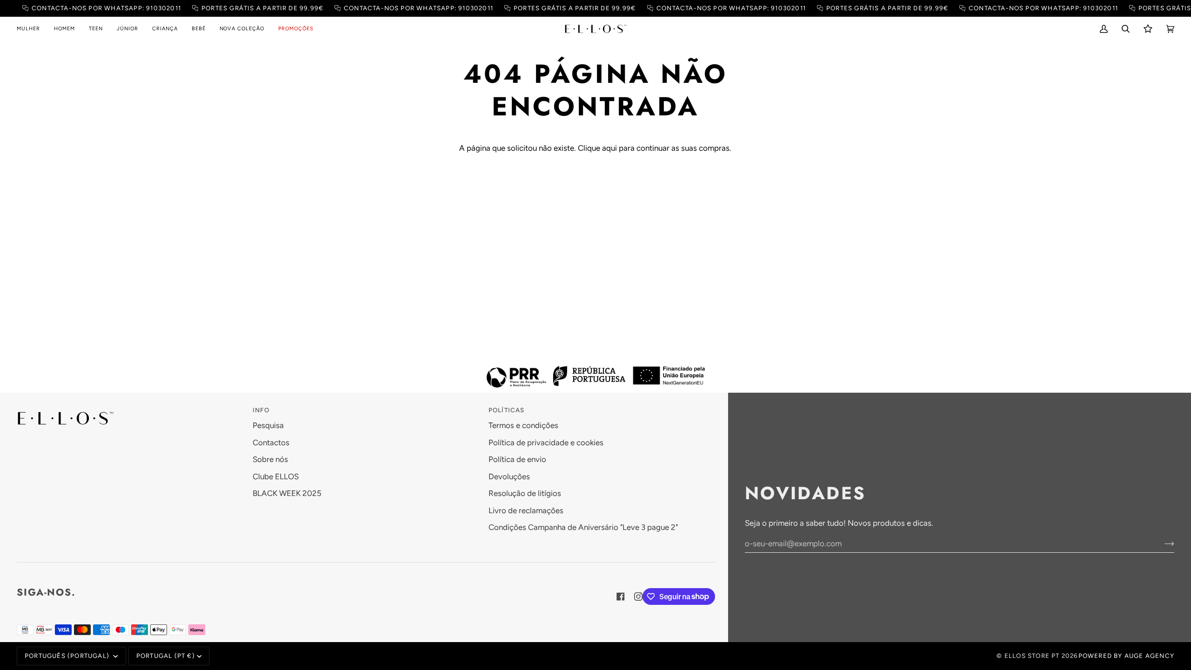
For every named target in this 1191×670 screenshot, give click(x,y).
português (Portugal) (68, 655)
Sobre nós (270, 459)
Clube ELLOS (276, 476)
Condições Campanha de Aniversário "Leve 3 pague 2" (583, 527)
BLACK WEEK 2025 (287, 493)
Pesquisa (268, 425)
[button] (32, 29)
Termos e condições (523, 425)
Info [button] (261, 410)
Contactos (271, 442)
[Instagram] (638, 596)
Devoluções (509, 476)
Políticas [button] (506, 410)
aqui (609, 148)
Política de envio (517, 459)
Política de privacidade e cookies (545, 442)
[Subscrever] (1162, 543)
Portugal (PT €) (165, 655)
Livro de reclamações (525, 510)
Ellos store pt (1032, 655)
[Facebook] (620, 596)
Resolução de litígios (524, 493)
